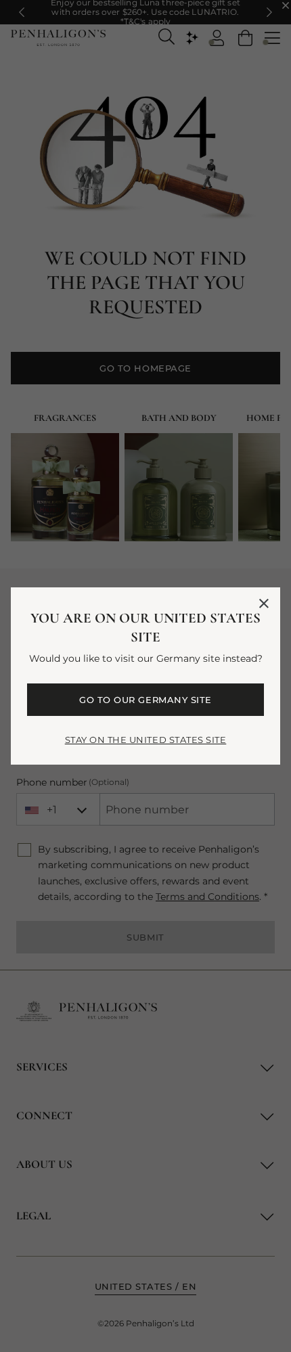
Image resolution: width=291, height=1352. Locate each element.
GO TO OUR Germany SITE (145, 699)
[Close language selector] (264, 603)
